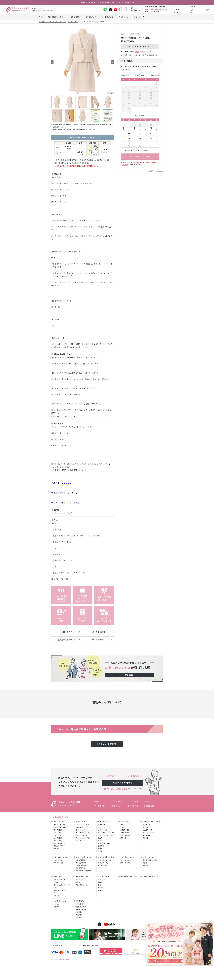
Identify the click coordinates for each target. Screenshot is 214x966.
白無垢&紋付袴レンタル (151, 876)
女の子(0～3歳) (125, 863)
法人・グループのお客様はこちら (136, 9)
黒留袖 (56, 882)
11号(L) (100, 888)
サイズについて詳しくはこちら (65, 416)
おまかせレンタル (59, 890)
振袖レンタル (80, 821)
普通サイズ (79, 827)
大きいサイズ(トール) (83, 833)
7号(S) (100, 882)
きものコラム (117, 806)
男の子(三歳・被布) (60, 827)
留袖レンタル (58, 876)
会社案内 (147, 801)
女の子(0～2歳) (58, 863)
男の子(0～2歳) (58, 860)
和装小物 (79, 912)
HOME (96, 801)
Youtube (115, 9)
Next (112, 62)
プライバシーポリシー (58, 945)
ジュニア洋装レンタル (106, 857)
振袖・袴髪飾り (81, 907)
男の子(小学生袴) (81, 863)
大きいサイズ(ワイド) (83, 838)
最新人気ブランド (59, 846)
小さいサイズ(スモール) (83, 830)
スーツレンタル (103, 876)
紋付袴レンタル (148, 857)
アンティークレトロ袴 (105, 835)
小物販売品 (80, 901)
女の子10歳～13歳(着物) (83, 871)
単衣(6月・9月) (148, 830)
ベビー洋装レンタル (127, 857)
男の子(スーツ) (103, 863)
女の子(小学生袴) (81, 868)
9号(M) (100, 885)
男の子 (122, 825)
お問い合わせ (133, 806)
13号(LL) (101, 890)
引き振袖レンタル (60, 901)
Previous (52, 62)
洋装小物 (79, 915)
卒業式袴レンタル (104, 821)
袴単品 (100, 851)
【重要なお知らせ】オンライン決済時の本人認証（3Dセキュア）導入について (107, 2)
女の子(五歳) (58, 838)
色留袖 (56, 892)
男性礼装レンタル (82, 876)
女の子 (122, 827)
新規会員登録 (149, 806)
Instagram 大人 (120, 9)
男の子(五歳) (58, 830)
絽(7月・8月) (147, 835)
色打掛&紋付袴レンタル (128, 876)
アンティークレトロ (82, 825)
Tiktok (110, 9)
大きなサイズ (147, 827)
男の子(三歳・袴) (59, 825)
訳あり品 (56, 848)
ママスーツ (101, 880)
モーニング (79, 880)
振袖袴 (100, 848)
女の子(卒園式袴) (81, 865)
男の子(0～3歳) (125, 860)
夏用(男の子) (124, 830)
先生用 (100, 838)
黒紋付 (145, 863)
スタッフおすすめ (59, 843)
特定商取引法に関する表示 (90, 945)
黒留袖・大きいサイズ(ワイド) (62, 886)
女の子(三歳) (58, 835)
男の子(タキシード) (104, 860)
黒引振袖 (56, 907)
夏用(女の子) (124, 833)
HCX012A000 (159, 171)
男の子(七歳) (58, 833)
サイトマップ (74, 945)
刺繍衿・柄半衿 (81, 909)
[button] (210, 921)
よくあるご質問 (100, 806)
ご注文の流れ (117, 801)
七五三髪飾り (80, 904)
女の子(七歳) (58, 841)
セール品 (79, 917)
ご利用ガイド (133, 801)
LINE (105, 9)
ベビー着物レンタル (61, 857)
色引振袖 (56, 904)
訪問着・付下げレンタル (151, 821)
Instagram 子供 (125, 9)
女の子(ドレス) (103, 865)
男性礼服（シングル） (83, 885)
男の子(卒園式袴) (81, 860)
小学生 (100, 841)
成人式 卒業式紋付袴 (150, 860)
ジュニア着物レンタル (84, 857)
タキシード (79, 882)
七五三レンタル (59, 821)
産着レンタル (125, 821)
